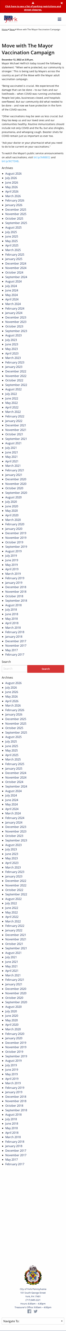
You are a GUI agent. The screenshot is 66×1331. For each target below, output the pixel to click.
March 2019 (13, 574)
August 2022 (13, 389)
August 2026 (13, 173)
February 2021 (14, 470)
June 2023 (11, 344)
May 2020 (11, 511)
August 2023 (13, 335)
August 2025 (13, 227)
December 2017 (15, 641)
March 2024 (13, 304)
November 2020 (15, 484)
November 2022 (15, 376)
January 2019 (13, 583)
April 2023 (11, 353)
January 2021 (13, 475)
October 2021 (14, 434)
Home (5, 29)
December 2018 (15, 587)
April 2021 (11, 461)
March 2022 (13, 412)
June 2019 (11, 560)
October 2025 (14, 218)
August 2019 (13, 551)
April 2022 (11, 407)
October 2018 (14, 596)
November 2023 (15, 322)
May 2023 (11, 349)
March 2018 (13, 628)
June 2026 (11, 182)
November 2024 (15, 268)
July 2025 (11, 232)
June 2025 (11, 236)
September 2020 (16, 493)
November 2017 (15, 645)
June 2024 (11, 290)
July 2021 (11, 448)
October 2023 (14, 326)
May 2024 (11, 295)
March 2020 (13, 520)
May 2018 (11, 619)
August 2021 (13, 443)
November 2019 (15, 538)
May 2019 (11, 565)
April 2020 (11, 515)
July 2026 (11, 178)
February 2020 (14, 524)
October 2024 (14, 272)
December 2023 (15, 317)
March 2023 (13, 358)
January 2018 (13, 637)
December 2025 (15, 209)
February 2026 (14, 200)
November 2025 (15, 214)
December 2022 (15, 371)
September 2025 (16, 223)
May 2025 (11, 241)
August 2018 (13, 605)
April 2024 (11, 299)
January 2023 (13, 367)
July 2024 (11, 286)
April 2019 (11, 569)
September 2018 (16, 601)
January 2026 (13, 205)
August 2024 (13, 281)
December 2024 (15, 263)
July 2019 (11, 556)
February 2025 (14, 254)
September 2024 (16, 277)
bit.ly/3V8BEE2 (42, 157)
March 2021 (13, 466)
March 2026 (13, 196)
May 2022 (11, 403)
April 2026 (11, 191)
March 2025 (13, 250)
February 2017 (14, 654)
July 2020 (11, 502)
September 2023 (16, 331)
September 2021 (16, 439)
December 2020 (15, 479)
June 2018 (11, 614)
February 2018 (14, 632)
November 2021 (15, 430)
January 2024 (13, 313)
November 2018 (15, 592)
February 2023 (14, 362)
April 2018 (11, 623)
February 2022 (14, 416)
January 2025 (13, 259)
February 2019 (14, 578)
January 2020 (13, 529)
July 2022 (11, 394)
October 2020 (14, 488)
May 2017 (11, 650)
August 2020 (13, 497)
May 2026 (11, 187)
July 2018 (11, 609)
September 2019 (16, 547)
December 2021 (15, 425)
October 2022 (14, 380)
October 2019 (14, 542)
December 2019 (15, 533)
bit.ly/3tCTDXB (10, 161)
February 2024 (14, 308)
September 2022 (16, 385)
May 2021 (11, 457)
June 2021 (11, 452)
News (12, 29)
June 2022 (11, 398)
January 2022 (13, 421)
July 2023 (11, 340)
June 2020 (11, 506)
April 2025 (11, 245)
